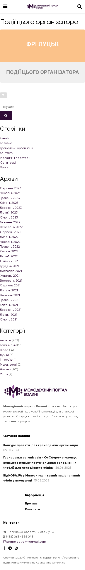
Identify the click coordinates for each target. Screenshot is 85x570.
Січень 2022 (9, 261)
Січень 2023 (9, 217)
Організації (8, 162)
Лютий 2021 (8, 314)
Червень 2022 (10, 241)
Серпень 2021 (10, 285)
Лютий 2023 (9, 212)
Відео (4, 350)
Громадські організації (16, 148)
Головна (6, 143)
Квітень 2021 (9, 305)
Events (5, 138)
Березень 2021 (10, 309)
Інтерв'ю (6, 359)
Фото (4, 374)
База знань (7, 345)
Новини (5, 369)
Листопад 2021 (11, 271)
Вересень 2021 (11, 280)
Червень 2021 (10, 295)
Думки (4, 354)
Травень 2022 (10, 246)
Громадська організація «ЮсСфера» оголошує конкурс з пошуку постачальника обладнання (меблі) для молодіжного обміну (40, 463)
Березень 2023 (11, 207)
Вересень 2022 (11, 227)
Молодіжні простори (15, 157)
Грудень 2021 (9, 266)
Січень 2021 (8, 319)
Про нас (6, 167)
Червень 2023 (10, 193)
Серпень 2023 (10, 188)
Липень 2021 (9, 290)
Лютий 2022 (9, 256)
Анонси (5, 340)
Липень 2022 (9, 236)
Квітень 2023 (9, 202)
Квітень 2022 (9, 251)
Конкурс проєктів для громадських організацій (40, 445)
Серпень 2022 (10, 232)
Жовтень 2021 (10, 275)
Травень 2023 (10, 198)
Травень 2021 (9, 300)
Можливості (8, 364)
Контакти (7, 152)
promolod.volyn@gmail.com (26, 541)
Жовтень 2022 (10, 222)
